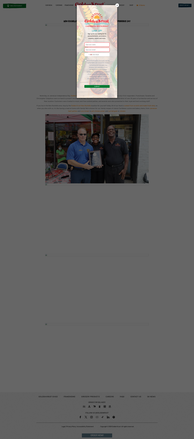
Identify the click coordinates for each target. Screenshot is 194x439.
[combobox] (88, 54)
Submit (97, 86)
